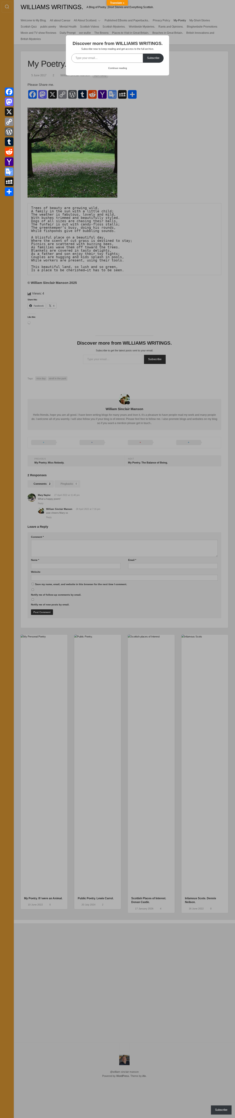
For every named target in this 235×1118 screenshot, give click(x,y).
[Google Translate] (9, 172)
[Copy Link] (9, 122)
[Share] (9, 192)
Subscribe (153, 57)
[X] (9, 112)
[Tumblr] (9, 142)
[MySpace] (9, 182)
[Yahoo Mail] (9, 162)
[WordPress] (9, 132)
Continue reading (117, 68)
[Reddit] (9, 152)
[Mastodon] (9, 102)
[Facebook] (9, 92)
